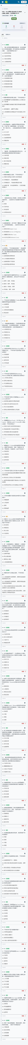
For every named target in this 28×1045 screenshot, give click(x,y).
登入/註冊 (24, 1)
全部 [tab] (3, 34)
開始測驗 (14, 18)
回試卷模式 (6, 8)
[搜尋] (18, 2)
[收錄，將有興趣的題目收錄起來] (25, 44)
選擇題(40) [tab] (8, 34)
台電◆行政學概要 (5, 15)
